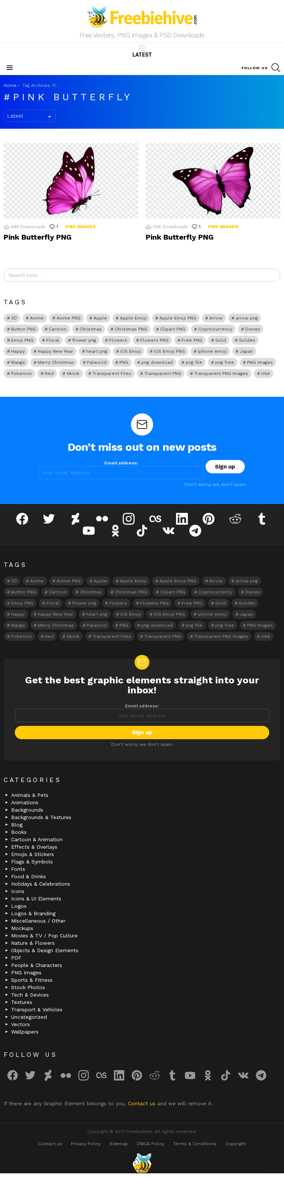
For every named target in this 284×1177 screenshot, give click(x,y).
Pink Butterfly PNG (38, 237)
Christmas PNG (131, 329)
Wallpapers (24, 1032)
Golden (247, 340)
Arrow (216, 318)
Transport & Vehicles (36, 1009)
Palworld (96, 362)
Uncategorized (29, 1017)
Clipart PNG (172, 329)
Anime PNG (69, 318)
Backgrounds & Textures (41, 817)
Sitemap (118, 1143)
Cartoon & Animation (36, 839)
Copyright (235, 1143)
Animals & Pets (29, 795)
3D (14, 318)
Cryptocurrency (215, 329)
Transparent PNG (162, 373)
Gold (220, 340)
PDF (16, 958)
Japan (246, 351)
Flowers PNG (154, 340)
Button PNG (23, 329)
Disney (252, 329)
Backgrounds (27, 810)
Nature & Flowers (33, 943)
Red (49, 373)
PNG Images (80, 226)
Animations (24, 802)
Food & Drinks (28, 876)
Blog (17, 825)
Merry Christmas (56, 362)
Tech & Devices (30, 995)
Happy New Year (55, 351)
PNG (123, 362)
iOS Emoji (130, 351)
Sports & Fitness (32, 980)
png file (194, 362)
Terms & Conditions (194, 1143)
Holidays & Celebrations (40, 884)
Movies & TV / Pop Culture (44, 935)
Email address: (121, 463)
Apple (100, 318)
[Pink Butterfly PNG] (71, 181)
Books (19, 832)
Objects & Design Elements (44, 950)
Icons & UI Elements (36, 899)
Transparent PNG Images (221, 373)
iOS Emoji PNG (169, 351)
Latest (142, 55)
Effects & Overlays (34, 847)
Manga (18, 362)
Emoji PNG (22, 340)
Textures (21, 1002)
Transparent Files (111, 373)
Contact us (142, 1103)
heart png (96, 351)
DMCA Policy (150, 1143)
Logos (19, 906)
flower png (84, 340)
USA (265, 373)
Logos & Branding (33, 913)
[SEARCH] (275, 67)
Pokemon (21, 373)
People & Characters (36, 965)
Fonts (18, 869)
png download (157, 362)
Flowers (118, 340)
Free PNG (192, 340)
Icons (17, 891)
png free (224, 362)
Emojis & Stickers (32, 854)
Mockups (22, 928)
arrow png (247, 318)
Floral (52, 340)
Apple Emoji (133, 318)
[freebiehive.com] (142, 1163)
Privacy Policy (86, 1143)
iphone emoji (212, 351)
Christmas (91, 329)
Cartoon (58, 329)
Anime (37, 318)
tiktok (73, 373)
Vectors (20, 1024)
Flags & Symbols (32, 862)
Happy (18, 351)
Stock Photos (28, 987)
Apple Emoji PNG (177, 318)
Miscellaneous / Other (38, 921)
